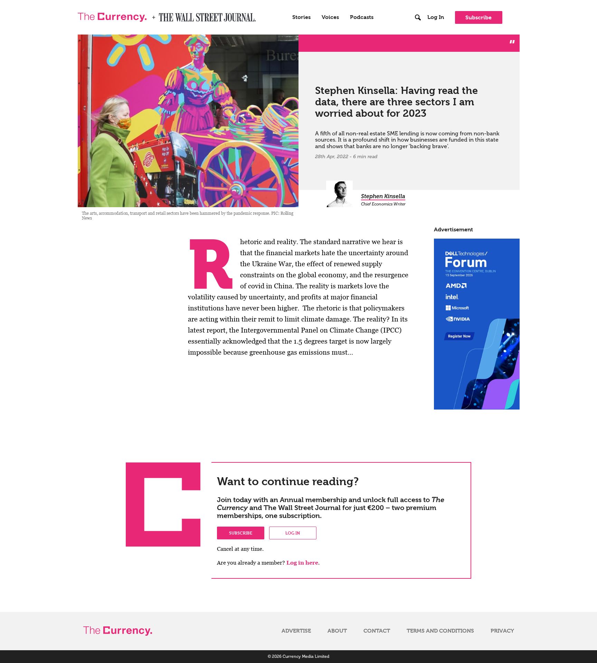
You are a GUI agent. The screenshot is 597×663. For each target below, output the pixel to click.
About (337, 631)
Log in (292, 533)
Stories (301, 17)
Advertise (296, 631)
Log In (435, 17)
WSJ (165, 15)
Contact (376, 631)
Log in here (302, 562)
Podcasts (361, 17)
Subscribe (478, 17)
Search (418, 3)
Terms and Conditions (440, 631)
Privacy (502, 631)
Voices (330, 17)
